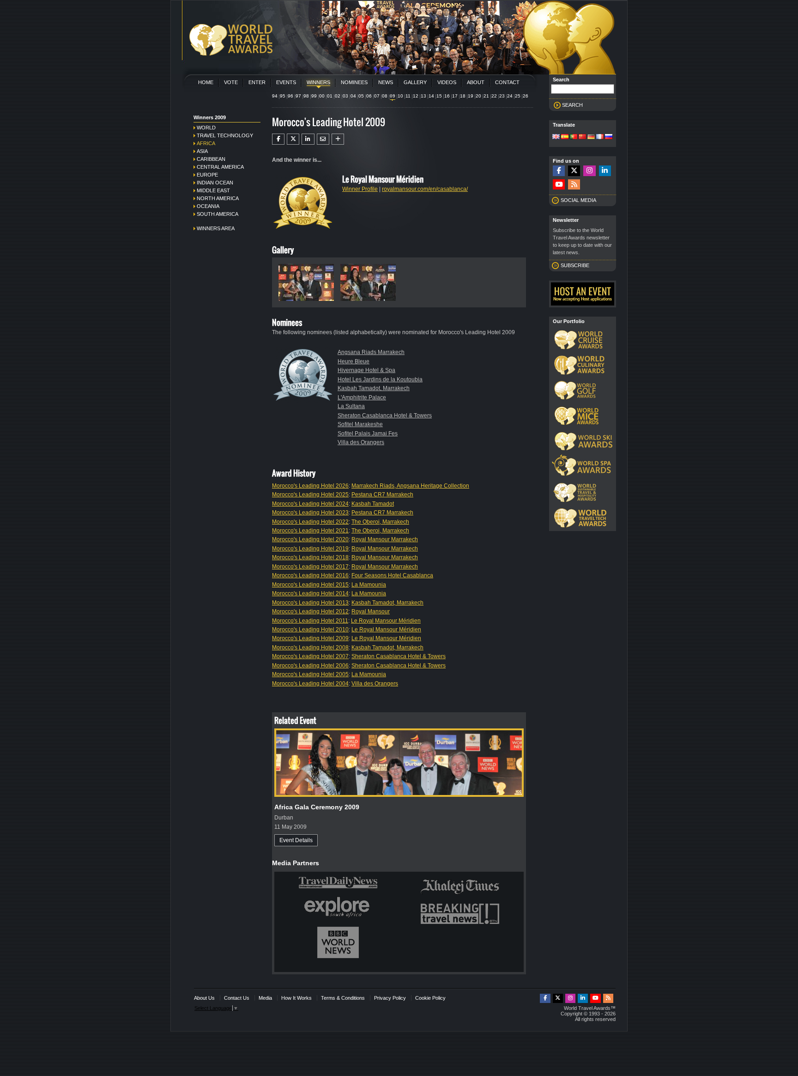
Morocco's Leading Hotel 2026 (310, 486)
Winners (318, 82)
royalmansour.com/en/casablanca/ (425, 189)
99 (314, 95)
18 (463, 95)
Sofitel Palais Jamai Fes (368, 433)
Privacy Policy (390, 998)
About (475, 82)
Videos (446, 82)
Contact (507, 82)
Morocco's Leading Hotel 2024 (310, 504)
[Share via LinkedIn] (308, 139)
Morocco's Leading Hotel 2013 (310, 602)
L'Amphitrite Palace (362, 397)
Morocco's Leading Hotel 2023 (310, 512)
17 (455, 95)
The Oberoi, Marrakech (380, 522)
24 (510, 95)
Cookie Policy (430, 998)
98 (306, 95)
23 (502, 95)
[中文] (582, 137)
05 (361, 95)
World (206, 127)
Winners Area (216, 228)
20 (478, 95)
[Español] (564, 137)
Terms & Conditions (343, 998)
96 (290, 95)
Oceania (208, 206)
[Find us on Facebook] (559, 170)
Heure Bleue (353, 361)
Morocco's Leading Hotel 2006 (310, 665)
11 (408, 95)
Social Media (578, 200)
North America (218, 198)
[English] (556, 137)
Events (286, 82)
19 (470, 95)
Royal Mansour (370, 611)
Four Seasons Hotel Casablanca (392, 575)
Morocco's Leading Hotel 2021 (310, 530)
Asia (202, 151)
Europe (207, 174)
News (385, 82)
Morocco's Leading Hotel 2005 (310, 674)
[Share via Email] (323, 139)
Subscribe (575, 265)
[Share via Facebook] (278, 139)
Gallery (415, 82)
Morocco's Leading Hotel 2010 (310, 629)
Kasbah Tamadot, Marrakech (374, 388)
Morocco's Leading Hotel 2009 (310, 638)
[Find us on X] (574, 170)
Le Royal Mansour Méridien (386, 620)
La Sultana (351, 406)
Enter (257, 82)
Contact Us (236, 998)
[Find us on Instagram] (589, 170)
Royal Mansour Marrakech (384, 539)
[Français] (600, 137)
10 (400, 95)
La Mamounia (368, 584)
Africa (206, 143)
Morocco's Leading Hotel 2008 (310, 647)
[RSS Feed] (574, 184)
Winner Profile (360, 189)
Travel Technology (225, 135)
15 (439, 95)
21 (486, 95)
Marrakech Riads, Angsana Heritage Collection (410, 486)
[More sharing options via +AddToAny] (338, 139)
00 (322, 95)
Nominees (354, 82)
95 (282, 95)
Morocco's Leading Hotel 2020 (310, 539)
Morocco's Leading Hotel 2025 (310, 494)
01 (329, 95)
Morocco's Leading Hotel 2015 (310, 584)
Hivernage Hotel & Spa (366, 370)
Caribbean (211, 159)
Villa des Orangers (361, 442)
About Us (204, 998)
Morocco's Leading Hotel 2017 (310, 566)
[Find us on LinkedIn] (605, 170)
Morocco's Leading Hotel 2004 (310, 683)
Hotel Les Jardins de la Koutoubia (380, 379)
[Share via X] (293, 139)
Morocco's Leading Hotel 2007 (310, 656)
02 (337, 95)
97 (298, 95)
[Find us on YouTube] (559, 184)
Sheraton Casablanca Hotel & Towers (385, 415)
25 (517, 95)
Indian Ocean (215, 182)
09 (392, 95)
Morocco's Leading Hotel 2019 (310, 548)
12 (415, 95)
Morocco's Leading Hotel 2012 (310, 611)
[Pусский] (608, 137)
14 (431, 95)
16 (447, 95)
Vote (231, 82)
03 (345, 95)
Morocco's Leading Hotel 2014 (310, 593)
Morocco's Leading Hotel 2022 (310, 522)
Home (205, 82)
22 (494, 95)
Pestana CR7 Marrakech (382, 494)
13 (423, 95)
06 (369, 95)
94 (275, 95)
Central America (220, 167)
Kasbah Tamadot (372, 504)
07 (377, 95)
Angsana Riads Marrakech (371, 352)
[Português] (573, 137)
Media (265, 998)
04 (353, 95)
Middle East (213, 190)
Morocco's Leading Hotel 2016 (310, 575)
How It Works (296, 998)
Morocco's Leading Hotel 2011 (310, 620)
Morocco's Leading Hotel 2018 (310, 557)
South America (217, 214)
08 (384, 95)
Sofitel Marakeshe (360, 424)
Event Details (296, 840)
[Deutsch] (591, 137)
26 (525, 95)
